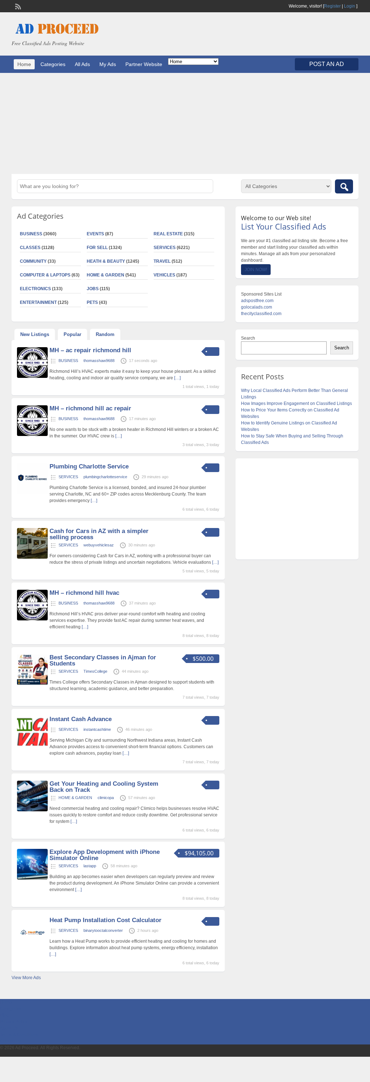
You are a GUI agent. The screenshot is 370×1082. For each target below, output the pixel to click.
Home (24, 64)
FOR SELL (97, 247)
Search (248, 338)
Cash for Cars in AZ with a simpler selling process (99, 534)
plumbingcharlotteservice (105, 477)
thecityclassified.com (261, 313)
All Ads (82, 64)
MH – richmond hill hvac (84, 592)
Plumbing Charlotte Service (89, 466)
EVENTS (95, 233)
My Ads (107, 64)
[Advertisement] (185, 123)
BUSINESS (68, 360)
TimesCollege (95, 671)
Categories (52, 64)
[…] (177, 377)
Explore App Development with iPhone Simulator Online (105, 854)
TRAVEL (162, 261)
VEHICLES (164, 275)
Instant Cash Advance (81, 719)
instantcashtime (97, 729)
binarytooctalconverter (103, 930)
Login (349, 6)
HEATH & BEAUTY (106, 261)
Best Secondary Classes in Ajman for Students (103, 660)
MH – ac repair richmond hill (90, 350)
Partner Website (143, 64)
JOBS (93, 288)
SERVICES (165, 247)
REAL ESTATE (168, 233)
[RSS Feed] (17, 6)
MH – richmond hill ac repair (90, 408)
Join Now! (256, 269)
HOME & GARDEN (105, 275)
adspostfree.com (257, 300)
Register (332, 6)
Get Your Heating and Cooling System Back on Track (104, 786)
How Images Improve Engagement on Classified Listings (296, 403)
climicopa (106, 797)
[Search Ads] (344, 186)
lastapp (89, 866)
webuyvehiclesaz (98, 545)
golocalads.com (256, 307)
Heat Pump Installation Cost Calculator (106, 920)
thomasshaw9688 (99, 360)
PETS (92, 302)
